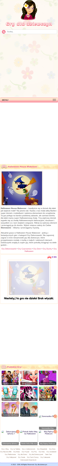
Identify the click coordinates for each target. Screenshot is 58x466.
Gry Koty (42, 452)
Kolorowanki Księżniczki (28, 460)
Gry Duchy (47, 249)
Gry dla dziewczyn (29, 24)
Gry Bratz (16, 452)
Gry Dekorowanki (8, 249)
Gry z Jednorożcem (28, 449)
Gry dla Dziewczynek (36, 454)
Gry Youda (21, 457)
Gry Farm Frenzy (33, 457)
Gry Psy (34, 452)
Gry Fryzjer (25, 452)
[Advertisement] (29, 65)
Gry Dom (37, 249)
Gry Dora (52, 449)
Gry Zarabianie (51, 452)
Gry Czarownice (25, 249)
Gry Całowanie (45, 457)
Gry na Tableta (15, 449)
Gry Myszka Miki (5, 452)
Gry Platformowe (10, 454)
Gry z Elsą (4, 449)
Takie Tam (48, 454)
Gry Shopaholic (42, 449)
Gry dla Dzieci (22, 454)
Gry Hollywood (11, 457)
